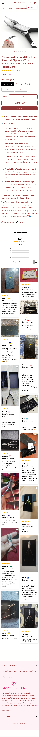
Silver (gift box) (7, 89)
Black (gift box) (7, 84)
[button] (35, 3)
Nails (10, 9)
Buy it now (19, 108)
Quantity (4, 96)
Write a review (17, 262)
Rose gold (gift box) (23, 84)
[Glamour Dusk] (19, 3)
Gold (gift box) (21, 89)
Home (3, 9)
